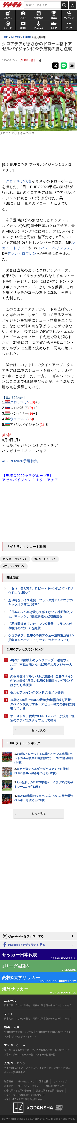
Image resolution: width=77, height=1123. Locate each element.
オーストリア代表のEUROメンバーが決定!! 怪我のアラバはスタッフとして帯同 (42, 718)
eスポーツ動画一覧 (45, 1054)
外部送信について (55, 1086)
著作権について (26, 1081)
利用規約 (8, 1086)
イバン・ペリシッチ (54, 248)
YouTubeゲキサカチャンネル (18, 1032)
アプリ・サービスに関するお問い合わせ (24, 1095)
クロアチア (19, 402)
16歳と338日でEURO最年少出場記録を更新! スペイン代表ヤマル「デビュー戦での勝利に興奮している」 (42, 704)
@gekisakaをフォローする (25, 936)
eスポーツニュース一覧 (21, 1054)
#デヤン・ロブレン (13, 566)
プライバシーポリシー (29, 1086)
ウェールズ (19, 419)
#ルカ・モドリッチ (45, 559)
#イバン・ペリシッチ (15, 559)
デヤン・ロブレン (22, 254)
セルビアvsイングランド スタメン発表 (37, 692)
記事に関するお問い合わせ (49, 1090)
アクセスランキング (36, 1068)
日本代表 (8, 1005)
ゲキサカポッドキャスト (23, 1036)
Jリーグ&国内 (23, 1005)
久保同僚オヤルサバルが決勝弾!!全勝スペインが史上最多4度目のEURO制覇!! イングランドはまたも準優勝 (42, 680)
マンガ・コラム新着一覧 (16, 1050)
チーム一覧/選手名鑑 (14, 1072)
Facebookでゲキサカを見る (26, 944)
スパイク (67, 1005)
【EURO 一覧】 (27, 60)
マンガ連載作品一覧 (42, 1050)
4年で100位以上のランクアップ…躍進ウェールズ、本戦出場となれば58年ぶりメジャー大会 (41, 664)
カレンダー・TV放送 (59, 1068)
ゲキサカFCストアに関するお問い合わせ (25, 1099)
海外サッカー (53, 1005)
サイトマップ (60, 1081)
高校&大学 (38, 1005)
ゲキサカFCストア (13, 1068)
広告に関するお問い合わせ (17, 1090)
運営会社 (43, 1081)
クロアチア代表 (19, 181)
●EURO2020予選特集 (20, 461)
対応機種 (8, 1081)
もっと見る (38, 730)
